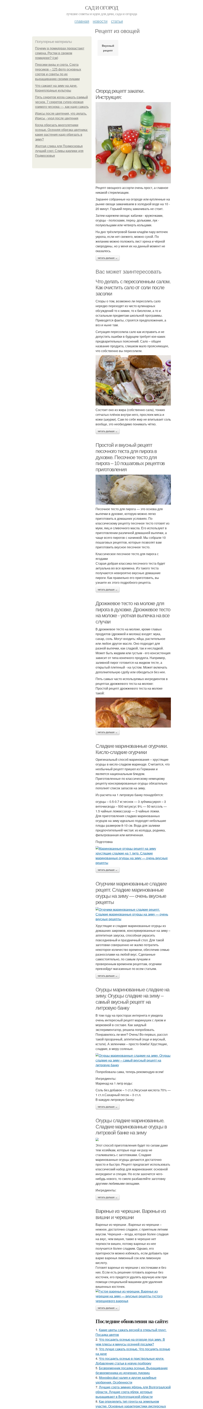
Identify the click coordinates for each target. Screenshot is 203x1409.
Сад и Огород (101, 7)
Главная (82, 21)
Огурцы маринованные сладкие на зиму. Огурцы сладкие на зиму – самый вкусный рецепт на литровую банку (132, 999)
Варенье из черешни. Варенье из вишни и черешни (131, 1214)
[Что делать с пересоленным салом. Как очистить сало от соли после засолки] (133, 380)
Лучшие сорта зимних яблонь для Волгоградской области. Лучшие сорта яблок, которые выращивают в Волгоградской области (133, 1392)
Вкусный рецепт (108, 48)
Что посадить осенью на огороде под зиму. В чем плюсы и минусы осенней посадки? (130, 1341)
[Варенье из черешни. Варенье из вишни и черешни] (133, 1296)
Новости (100, 21)
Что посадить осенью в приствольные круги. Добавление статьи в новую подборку (130, 1360)
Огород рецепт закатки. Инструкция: (120, 94)
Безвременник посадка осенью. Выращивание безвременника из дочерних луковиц (132, 1370)
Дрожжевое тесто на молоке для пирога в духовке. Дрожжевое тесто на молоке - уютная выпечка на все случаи (133, 612)
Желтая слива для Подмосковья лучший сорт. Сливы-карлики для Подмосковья (59, 150)
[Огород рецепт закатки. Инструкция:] (133, 142)
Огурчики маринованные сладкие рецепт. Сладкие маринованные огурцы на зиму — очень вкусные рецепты (131, 893)
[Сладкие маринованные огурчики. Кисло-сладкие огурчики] (133, 855)
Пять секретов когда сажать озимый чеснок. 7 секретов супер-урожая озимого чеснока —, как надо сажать (62, 102)
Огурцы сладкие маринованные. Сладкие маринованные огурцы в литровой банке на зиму (131, 1127)
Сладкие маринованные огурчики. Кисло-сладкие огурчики (132, 749)
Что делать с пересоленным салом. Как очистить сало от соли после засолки (133, 288)
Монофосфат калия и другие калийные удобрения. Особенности (126, 1380)
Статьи (117, 21)
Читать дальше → (108, 258)
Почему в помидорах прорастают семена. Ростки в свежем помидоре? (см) (59, 53)
